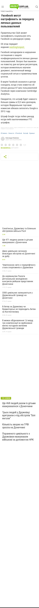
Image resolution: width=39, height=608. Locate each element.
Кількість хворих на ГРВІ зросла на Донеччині (15, 426)
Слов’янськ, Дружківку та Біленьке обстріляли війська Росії (19, 229)
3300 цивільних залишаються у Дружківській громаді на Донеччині (17, 295)
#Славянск (4, 133)
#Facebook (18, 133)
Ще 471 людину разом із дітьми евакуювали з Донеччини (17, 241)
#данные (32, 133)
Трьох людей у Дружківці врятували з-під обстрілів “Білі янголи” (18, 415)
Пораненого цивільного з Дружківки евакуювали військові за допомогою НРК (18, 436)
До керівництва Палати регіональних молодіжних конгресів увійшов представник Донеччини (17, 280)
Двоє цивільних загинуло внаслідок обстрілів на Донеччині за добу (18, 254)
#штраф (25, 133)
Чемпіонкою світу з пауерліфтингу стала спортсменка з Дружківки (18, 266)
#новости (11, 133)
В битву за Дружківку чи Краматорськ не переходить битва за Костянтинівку (19, 309)
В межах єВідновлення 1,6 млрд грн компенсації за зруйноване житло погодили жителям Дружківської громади (17, 324)
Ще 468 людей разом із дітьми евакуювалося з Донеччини (19, 405)
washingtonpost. (17, 47)
